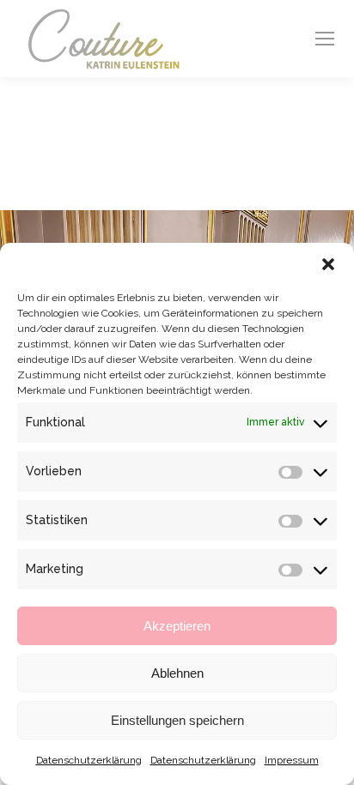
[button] (328, 264)
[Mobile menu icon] (325, 39)
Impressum (292, 760)
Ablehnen (177, 673)
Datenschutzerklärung (89, 760)
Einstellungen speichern (177, 720)
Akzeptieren (177, 626)
